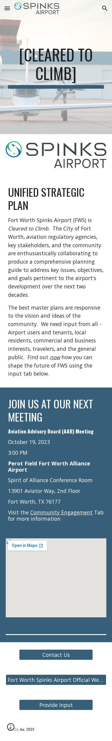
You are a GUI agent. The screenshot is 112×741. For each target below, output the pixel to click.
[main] (56, 67)
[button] (7, 8)
